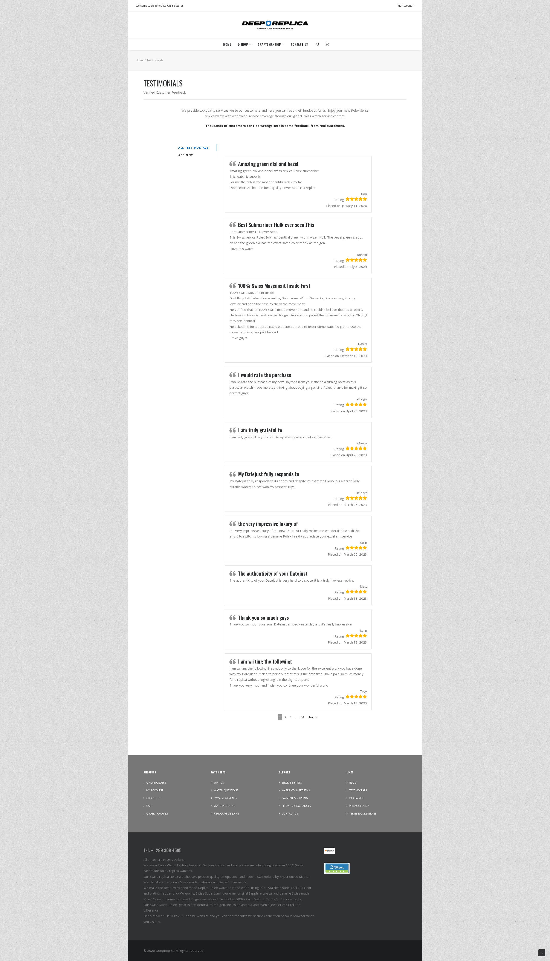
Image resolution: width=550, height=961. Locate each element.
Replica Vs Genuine (226, 813)
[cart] (326, 44)
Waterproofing (224, 806)
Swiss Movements (225, 798)
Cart (149, 806)
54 (302, 717)
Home (227, 44)
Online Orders (156, 782)
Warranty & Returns (296, 790)
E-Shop (242, 44)
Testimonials (358, 790)
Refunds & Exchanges (296, 806)
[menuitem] (406, 5)
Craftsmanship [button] (269, 44)
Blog (352, 782)
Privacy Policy (359, 806)
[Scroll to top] (541, 952)
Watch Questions (226, 790)
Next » (312, 717)
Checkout (153, 798)
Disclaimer (356, 798)
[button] (319, 44)
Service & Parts (292, 782)
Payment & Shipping (295, 798)
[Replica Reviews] (337, 868)
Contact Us (299, 44)
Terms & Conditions (362, 813)
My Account (405, 6)
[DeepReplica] (275, 24)
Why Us (219, 782)
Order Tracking (157, 813)
